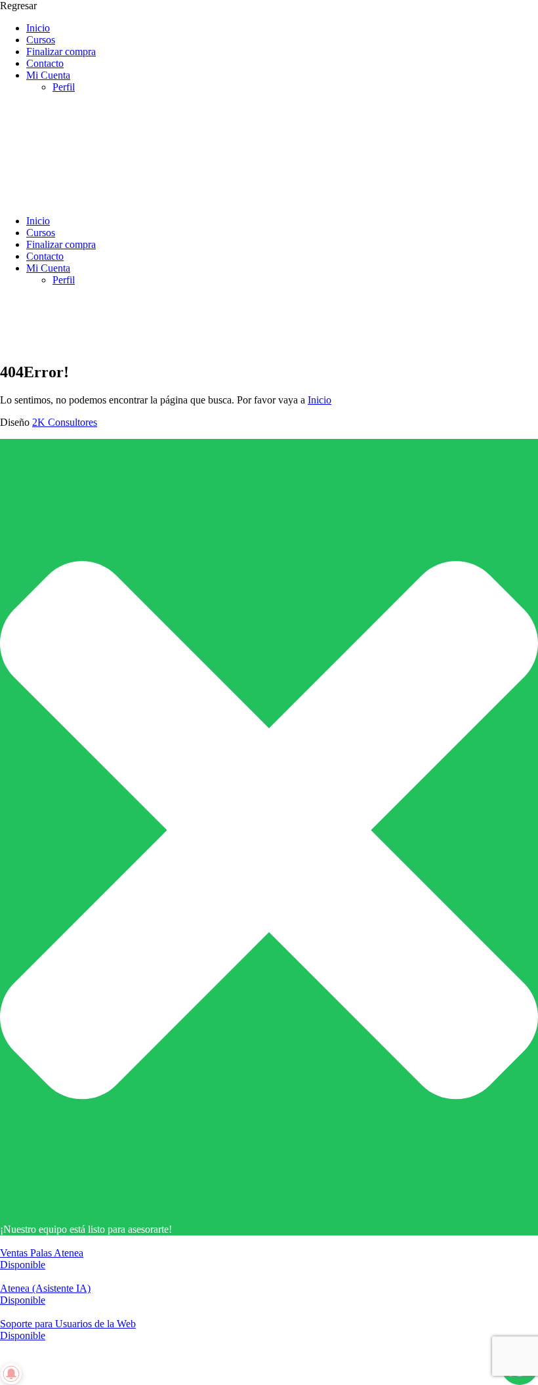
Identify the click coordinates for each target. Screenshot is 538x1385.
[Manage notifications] (11, 1373)
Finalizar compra (61, 51)
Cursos (40, 39)
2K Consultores (64, 422)
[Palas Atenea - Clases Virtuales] (98, 198)
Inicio (38, 27)
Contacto (45, 63)
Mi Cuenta (48, 75)
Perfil (63, 87)
